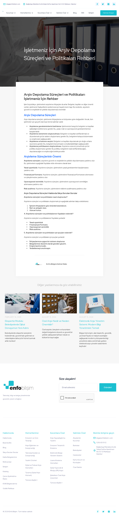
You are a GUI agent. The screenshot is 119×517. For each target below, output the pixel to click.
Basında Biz (7, 443)
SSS (82, 13)
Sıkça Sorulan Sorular (10, 452)
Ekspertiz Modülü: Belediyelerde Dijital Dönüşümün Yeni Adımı (17, 324)
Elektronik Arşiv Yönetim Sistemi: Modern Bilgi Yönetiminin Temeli (91, 324)
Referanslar (7, 462)
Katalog (5, 471)
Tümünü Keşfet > (31, 480)
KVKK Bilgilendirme (10, 484)
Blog (75, 13)
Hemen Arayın (108, 13)
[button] (11, 13)
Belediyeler (77, 450)
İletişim (91, 13)
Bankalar (76, 445)
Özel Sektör (77, 467)
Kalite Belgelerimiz (10, 457)
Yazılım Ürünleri (31, 460)
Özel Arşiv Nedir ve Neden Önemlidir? (55, 322)
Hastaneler (77, 455)
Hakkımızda (7, 438)
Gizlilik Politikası (8, 488)
